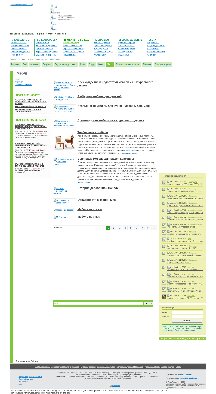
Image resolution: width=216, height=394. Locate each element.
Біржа (40, 33)
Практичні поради (126, 42)
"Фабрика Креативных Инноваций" (199, 210)
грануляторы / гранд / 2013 (179, 262)
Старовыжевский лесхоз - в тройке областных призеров (29, 165)
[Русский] (51, 6)
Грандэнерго (193, 182)
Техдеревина (69, 55)
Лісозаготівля (42, 42)
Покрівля (47, 64)
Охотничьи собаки (156, 51)
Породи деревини (72, 367)
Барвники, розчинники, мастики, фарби (182, 338)
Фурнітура (19, 82)
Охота (152, 40)
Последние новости (28, 95)
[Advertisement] (29, 188)
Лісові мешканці (19, 48)
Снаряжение (153, 48)
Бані (25, 64)
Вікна (100, 64)
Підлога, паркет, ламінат (128, 64)
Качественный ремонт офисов (30, 107)
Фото (49, 33)
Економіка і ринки (126, 48)
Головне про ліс (19, 42)
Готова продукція (71, 42)
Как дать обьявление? (66, 17)
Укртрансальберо (35, 131)
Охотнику (151, 55)
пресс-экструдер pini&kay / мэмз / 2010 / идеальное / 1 (191, 205)
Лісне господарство (20, 51)
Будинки (15, 64)
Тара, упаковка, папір (73, 48)
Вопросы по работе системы (30, 377)
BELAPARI (192, 231)
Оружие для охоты (156, 45)
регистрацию (168, 330)
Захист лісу (17, 55)
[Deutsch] (51, 28)
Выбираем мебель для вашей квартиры (105, 158)
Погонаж (147, 64)
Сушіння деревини (44, 48)
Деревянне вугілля (103, 45)
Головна (13, 59)
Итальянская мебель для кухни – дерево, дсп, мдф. (114, 105)
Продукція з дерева (76, 40)
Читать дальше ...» (129, 153)
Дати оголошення (65, 15)
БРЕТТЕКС (191, 267)
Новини (15, 33)
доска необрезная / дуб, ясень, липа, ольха (186, 213)
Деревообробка (47, 40)
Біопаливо (102, 40)
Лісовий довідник (130, 40)
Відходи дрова (101, 48)
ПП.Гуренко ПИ (34, 150)
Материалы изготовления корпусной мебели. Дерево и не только (31, 102)
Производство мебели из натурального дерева (110, 120)
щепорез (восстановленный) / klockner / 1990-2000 (190, 255)
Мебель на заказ (89, 216)
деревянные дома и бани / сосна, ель (184, 234)
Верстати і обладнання (47, 51)
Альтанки (34, 64)
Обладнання (100, 55)
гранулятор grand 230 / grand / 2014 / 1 (184, 184)
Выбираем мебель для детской (99, 96)
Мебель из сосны (89, 209)
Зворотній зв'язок (65, 19)
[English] (51, 17)
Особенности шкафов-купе (96, 199)
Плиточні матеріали (72, 45)
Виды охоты (153, 42)
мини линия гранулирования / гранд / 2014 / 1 (187, 198)
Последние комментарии (31, 120)
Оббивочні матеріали (23, 85)
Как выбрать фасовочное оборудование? (28, 110)
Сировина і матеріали (73, 51)
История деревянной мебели (98, 188)
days (189, 239)
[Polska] (51, 22)
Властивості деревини (46, 45)
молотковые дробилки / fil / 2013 (181, 248)
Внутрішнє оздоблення (66, 64)
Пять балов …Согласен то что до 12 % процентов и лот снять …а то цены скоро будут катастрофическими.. (31, 135)
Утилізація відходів (103, 51)
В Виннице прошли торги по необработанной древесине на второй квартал (31, 126)
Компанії (60, 33)
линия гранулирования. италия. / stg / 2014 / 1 (187, 191)
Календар (28, 33)
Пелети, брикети (102, 42)
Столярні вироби (163, 64)
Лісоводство (20, 40)
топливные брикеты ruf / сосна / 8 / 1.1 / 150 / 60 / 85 (190, 270)
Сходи (92, 64)
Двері (82, 64)
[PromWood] (114, 386)
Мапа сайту (23, 381)
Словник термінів (126, 45)
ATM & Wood (34, 169)
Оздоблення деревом (46, 55)
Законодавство (125, 51)
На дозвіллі (123, 55)
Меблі (52, 59)
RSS (20, 384)
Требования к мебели (92, 132)
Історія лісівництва (20, 45)
